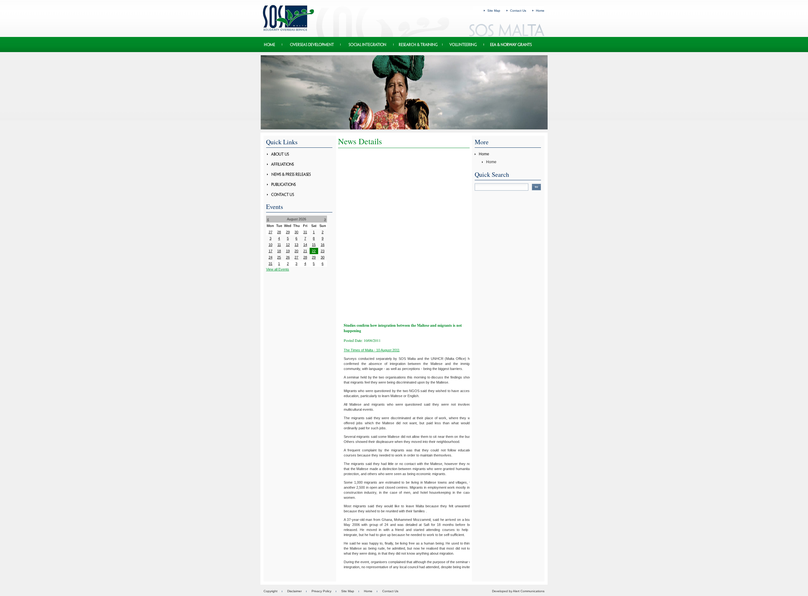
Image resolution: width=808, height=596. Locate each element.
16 (322, 245)
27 (270, 232)
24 (270, 257)
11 (279, 245)
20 (296, 251)
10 (270, 245)
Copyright (270, 591)
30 (296, 232)
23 (322, 251)
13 (296, 245)
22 (314, 251)
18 (279, 251)
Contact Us (518, 10)
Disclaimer (294, 591)
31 (305, 232)
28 (279, 232)
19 (288, 251)
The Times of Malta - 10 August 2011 (372, 350)
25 (279, 257)
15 (314, 245)
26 (288, 257)
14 (305, 245)
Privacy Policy (321, 591)
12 (288, 245)
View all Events (277, 269)
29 (288, 232)
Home (540, 10)
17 (270, 251)
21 (305, 251)
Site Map (493, 10)
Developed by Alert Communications (518, 591)
